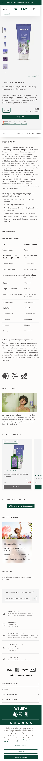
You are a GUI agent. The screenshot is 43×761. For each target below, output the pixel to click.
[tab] (5, 30)
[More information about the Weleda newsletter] (33, 592)
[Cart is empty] (34, 9)
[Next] (39, 3)
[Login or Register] (7, 9)
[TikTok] (31, 723)
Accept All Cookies (21, 757)
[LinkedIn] (23, 723)
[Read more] (5, 376)
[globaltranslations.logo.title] (20, 9)
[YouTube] (19, 723)
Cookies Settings (20, 746)
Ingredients (18, 133)
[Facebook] (11, 723)
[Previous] (36, 3)
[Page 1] (5, 30)
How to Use (29, 133)
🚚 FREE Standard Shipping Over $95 (14, 124)
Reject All (21, 751)
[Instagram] (15, 723)
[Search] (3, 9)
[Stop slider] (3, 3)
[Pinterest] (27, 723)
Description (6, 133)
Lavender (7, 14)
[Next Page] (5, 72)
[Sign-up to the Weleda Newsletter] (34, 598)
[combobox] (6, 110)
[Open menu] (38, 9)
